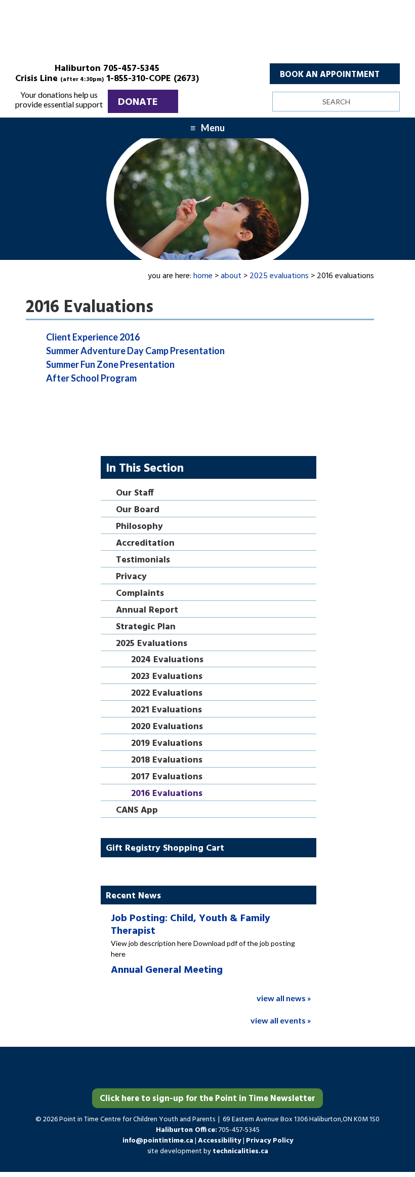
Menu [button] (213, 127)
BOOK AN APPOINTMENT (330, 75)
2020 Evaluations (167, 727)
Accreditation (145, 544)
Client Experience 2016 (93, 337)
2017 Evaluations (166, 777)
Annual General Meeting (167, 970)
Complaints (140, 594)
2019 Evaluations (166, 744)
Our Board (137, 510)
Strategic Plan (146, 627)
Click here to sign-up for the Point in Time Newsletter (207, 1099)
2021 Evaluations (166, 710)
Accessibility (220, 1141)
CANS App (137, 811)
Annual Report (147, 611)
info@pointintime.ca (157, 1141)
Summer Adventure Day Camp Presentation (135, 350)
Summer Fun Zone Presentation (110, 364)
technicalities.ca (240, 1151)
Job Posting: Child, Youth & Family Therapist (190, 924)
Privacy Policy (269, 1141)
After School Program (91, 378)
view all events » (281, 1020)
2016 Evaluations (166, 794)
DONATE (138, 102)
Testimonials (143, 560)
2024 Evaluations (167, 660)
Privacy (131, 577)
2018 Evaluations (166, 761)
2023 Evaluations (166, 677)
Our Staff (134, 494)
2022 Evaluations (166, 694)
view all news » (284, 998)
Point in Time (207, 35)
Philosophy (139, 527)
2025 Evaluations (151, 644)
